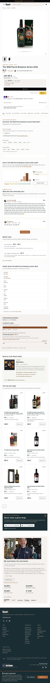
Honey (4, 149)
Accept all (43, 677)
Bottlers (26, 637)
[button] (25, 33)
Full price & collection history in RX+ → (11, 339)
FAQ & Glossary (28, 629)
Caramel (15, 142)
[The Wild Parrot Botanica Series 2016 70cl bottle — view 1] (5, 59)
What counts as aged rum (19, 380)
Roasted (22, 149)
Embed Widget (41, 636)
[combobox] (28, 4)
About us (39, 627)
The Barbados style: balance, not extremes (26, 374)
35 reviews (11, 417)
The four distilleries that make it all (24, 376)
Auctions (4, 632)
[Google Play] (46, 667)
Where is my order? (7, 649)
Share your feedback (7, 651)
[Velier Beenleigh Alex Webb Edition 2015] (36, 475)
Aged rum (5, 64)
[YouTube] (9, 621)
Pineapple (10, 142)
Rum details (37, 113)
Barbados (6, 273)
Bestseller (5, 629)
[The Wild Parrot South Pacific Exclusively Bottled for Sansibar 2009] (13, 401)
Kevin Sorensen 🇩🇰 (11, 200)
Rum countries (28, 634)
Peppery (13, 149)
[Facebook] (4, 621)
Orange (20, 142)
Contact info (5, 652)
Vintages (27, 639)
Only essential (31, 677)
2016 (5, 299)
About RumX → (9, 579)
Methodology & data (42, 631)
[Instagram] (6, 621)
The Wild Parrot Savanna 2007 (11, 450)
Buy (3, 113)
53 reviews (11, 455)
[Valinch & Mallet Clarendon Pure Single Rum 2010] (13, 475)
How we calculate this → (8, 260)
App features (40, 632)
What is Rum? (28, 627)
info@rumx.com (6, 617)
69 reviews (34, 417)
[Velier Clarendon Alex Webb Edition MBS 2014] (36, 439)
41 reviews (34, 455)
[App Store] (43, 667)
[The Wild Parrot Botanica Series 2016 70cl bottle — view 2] (9, 59)
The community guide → (22, 135)
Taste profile (8, 113)
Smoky (4, 142)
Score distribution (16, 113)
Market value (30, 113)
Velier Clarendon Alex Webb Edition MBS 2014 (36, 450)
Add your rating (40, 183)
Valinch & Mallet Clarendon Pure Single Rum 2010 (12, 487)
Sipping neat (6, 133)
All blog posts (27, 632)
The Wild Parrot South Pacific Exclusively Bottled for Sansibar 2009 (13, 413)
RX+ (38, 637)
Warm (18, 149)
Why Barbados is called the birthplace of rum (27, 372)
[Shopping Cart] (46, 4)
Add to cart (25, 89)
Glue (28, 142)
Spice (24, 142)
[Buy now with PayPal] (42, 93)
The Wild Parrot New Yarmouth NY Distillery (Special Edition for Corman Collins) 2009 (36, 413)
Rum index (27, 641)
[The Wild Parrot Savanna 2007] (13, 439)
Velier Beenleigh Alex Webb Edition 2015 (35, 487)
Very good (10, 70)
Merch (4, 636)
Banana (27, 149)
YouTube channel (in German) (11, 582)
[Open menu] (4, 4)
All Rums (4, 627)
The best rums (6, 631)
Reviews (39, 629)
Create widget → (18, 311)
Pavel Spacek (10, 221)
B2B (38, 634)
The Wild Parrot (7, 278)
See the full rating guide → (26, 166)
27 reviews (11, 491)
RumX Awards (5, 634)
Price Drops (27, 643)
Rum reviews (24, 113)
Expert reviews (28, 631)
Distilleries (27, 636)
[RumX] (8, 4)
